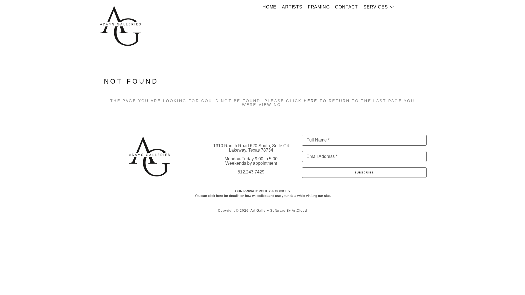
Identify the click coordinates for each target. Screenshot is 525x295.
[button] (378, 7)
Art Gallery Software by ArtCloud (278, 211)
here (311, 101)
